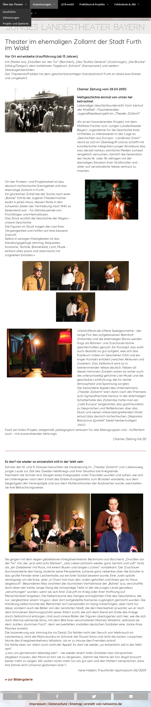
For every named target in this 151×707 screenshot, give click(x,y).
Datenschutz (57, 704)
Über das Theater (13, 4)
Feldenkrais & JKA (125, 4)
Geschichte (9, 12)
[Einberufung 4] (75, 308)
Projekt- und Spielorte (16, 23)
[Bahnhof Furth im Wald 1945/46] (39, 109)
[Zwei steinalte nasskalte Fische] (39, 353)
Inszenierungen (42, 4)
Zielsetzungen (11, 17)
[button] (20, 696)
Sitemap (75, 704)
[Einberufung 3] (109, 276)
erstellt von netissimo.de (103, 704)
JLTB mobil (67, 4)
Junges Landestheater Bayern (75, 27)
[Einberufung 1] (35, 276)
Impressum (37, 704)
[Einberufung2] (69, 276)
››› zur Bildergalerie (19, 679)
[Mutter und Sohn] (117, 523)
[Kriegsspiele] (49, 523)
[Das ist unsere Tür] (111, 199)
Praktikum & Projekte (92, 4)
